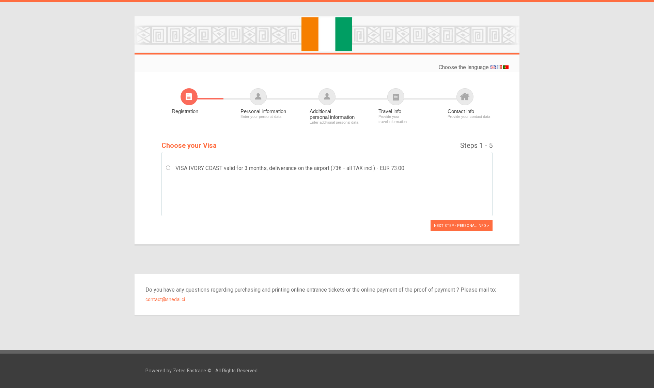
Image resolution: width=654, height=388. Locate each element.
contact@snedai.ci (165, 299)
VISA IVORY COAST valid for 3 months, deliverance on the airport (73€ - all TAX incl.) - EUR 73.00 (289, 168)
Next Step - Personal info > (461, 225)
